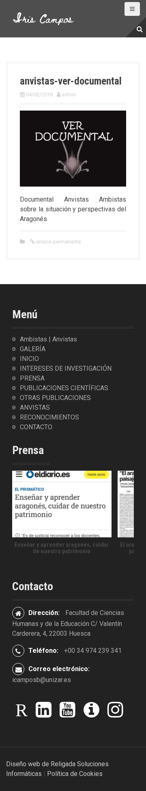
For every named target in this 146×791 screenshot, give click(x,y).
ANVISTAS (35, 407)
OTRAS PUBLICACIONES (55, 398)
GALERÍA (32, 349)
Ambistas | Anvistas (48, 339)
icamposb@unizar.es (41, 680)
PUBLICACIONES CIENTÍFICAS (64, 388)
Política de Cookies (75, 774)
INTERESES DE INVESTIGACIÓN (66, 368)
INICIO (29, 359)
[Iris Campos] (43, 18)
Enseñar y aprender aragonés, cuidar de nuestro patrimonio (61, 548)
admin (69, 94)
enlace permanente (58, 242)
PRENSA (32, 378)
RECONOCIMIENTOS (49, 417)
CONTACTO (36, 427)
